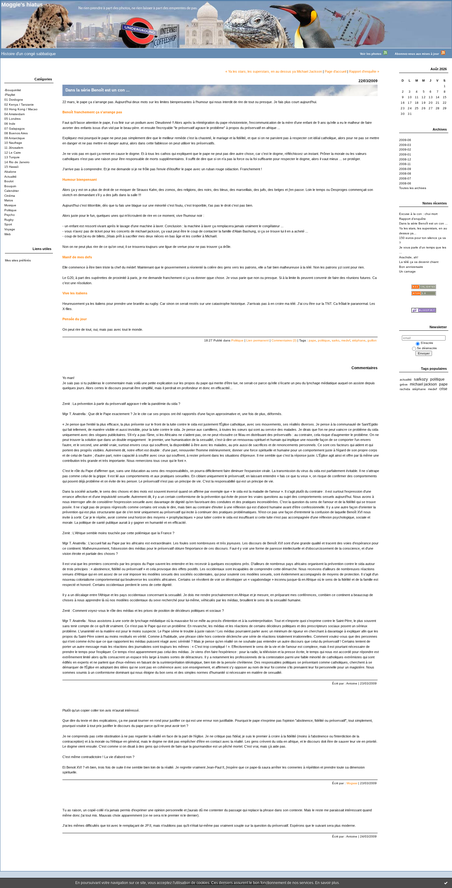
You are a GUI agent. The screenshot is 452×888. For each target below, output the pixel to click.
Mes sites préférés (18, 260)
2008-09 (405, 169)
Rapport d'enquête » (364, 71)
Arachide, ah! (408, 257)
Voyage (9, 229)
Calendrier (11, 190)
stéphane (359, 340)
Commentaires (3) (284, 340)
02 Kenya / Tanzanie (19, 104)
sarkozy (421, 379)
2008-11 (405, 164)
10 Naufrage (13, 142)
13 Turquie (12, 157)
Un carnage (407, 271)
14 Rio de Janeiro (17, 162)
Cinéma (9, 195)
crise (443, 389)
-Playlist (9, 94)
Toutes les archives (412, 188)
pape (312, 340)
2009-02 (405, 149)
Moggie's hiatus (22, 5)
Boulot (9, 181)
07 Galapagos (14, 128)
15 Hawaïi (11, 166)
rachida (405, 389)
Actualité (10, 176)
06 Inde (9, 123)
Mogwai (352, 783)
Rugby (9, 219)
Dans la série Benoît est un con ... (423, 223)
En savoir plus (327, 883)
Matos (8, 200)
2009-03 (405, 145)
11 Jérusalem (13, 147)
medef (345, 340)
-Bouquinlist (12, 90)
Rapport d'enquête (412, 218)
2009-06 (405, 140)
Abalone (10, 171)
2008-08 (405, 173)
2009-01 (405, 154)
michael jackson (423, 384)
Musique (10, 205)
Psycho (9, 214)
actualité (406, 379)
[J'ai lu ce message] (445, 882)
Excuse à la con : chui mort (418, 214)
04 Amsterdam (14, 114)
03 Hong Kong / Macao (21, 109)
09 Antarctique (14, 138)
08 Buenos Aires (16, 133)
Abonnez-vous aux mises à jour (418, 53)
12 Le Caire (12, 152)
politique (324, 340)
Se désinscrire (427, 348)
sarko (335, 340)
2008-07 (405, 178)
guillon (372, 340)
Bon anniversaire (411, 266)
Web (7, 234)
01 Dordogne (13, 99)
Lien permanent (257, 340)
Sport (8, 224)
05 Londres (12, 118)
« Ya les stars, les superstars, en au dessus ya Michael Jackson (273, 71)
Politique (10, 210)
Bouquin (10, 186)
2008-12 (405, 159)
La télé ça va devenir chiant (418, 262)
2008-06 (405, 183)
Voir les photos (371, 53)
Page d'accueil (335, 71)
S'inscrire (427, 343)
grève (404, 384)
